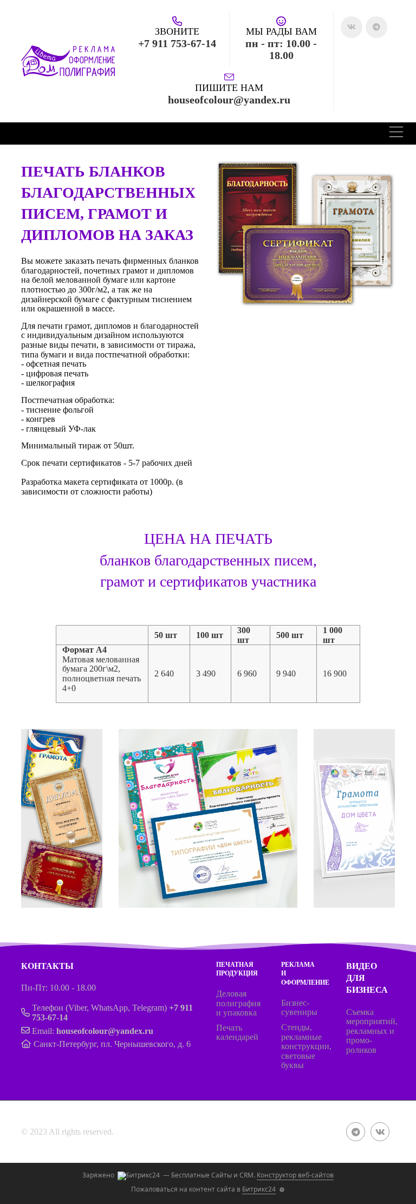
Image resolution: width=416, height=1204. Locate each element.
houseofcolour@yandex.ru (104, 1031)
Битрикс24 (259, 1189)
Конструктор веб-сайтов (295, 1175)
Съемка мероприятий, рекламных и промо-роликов (372, 1031)
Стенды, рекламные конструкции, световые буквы (306, 1046)
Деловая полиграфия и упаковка (238, 1003)
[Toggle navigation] (396, 133)
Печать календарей (237, 1032)
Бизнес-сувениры (299, 1007)
